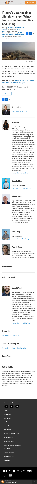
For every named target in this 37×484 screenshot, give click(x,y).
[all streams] (34, 482)
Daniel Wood (17, 288)
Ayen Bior (18, 28)
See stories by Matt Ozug (20, 239)
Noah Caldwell (17, 181)
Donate (31, 2)
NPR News (7, 94)
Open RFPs (7, 460)
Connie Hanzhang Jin (10, 343)
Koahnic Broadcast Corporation (12, 445)
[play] (3, 482)
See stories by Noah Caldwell (21, 188)
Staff (5, 422)
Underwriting (7, 429)
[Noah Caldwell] (6, 183)
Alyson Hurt (9, 35)
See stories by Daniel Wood (21, 323)
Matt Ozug (16, 232)
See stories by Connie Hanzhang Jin (14, 348)
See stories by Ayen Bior (20, 173)
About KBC (7, 449)
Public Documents (9, 441)
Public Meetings (8, 437)
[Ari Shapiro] (6, 109)
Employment (7, 418)
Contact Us (7, 426)
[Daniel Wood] (6, 291)
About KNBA (7, 414)
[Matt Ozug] (6, 234)
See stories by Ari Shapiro (20, 111)
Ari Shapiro (10, 28)
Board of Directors (9, 452)
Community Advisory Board (11, 433)
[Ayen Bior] (6, 125)
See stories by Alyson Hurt (11, 335)
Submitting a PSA (9, 456)
